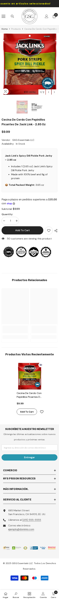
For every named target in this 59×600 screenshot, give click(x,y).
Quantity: (7, 214)
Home (5, 28)
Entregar (29, 457)
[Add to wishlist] (49, 230)
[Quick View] (40, 365)
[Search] (12, 16)
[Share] (55, 230)
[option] (29, 64)
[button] (48, 92)
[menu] (3, 16)
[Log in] (46, 16)
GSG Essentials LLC (23, 140)
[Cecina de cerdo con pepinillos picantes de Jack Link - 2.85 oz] (29, 376)
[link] (15, 329)
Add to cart (22, 230)
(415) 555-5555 (31, 519)
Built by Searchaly (29, 589)
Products (16, 28)
